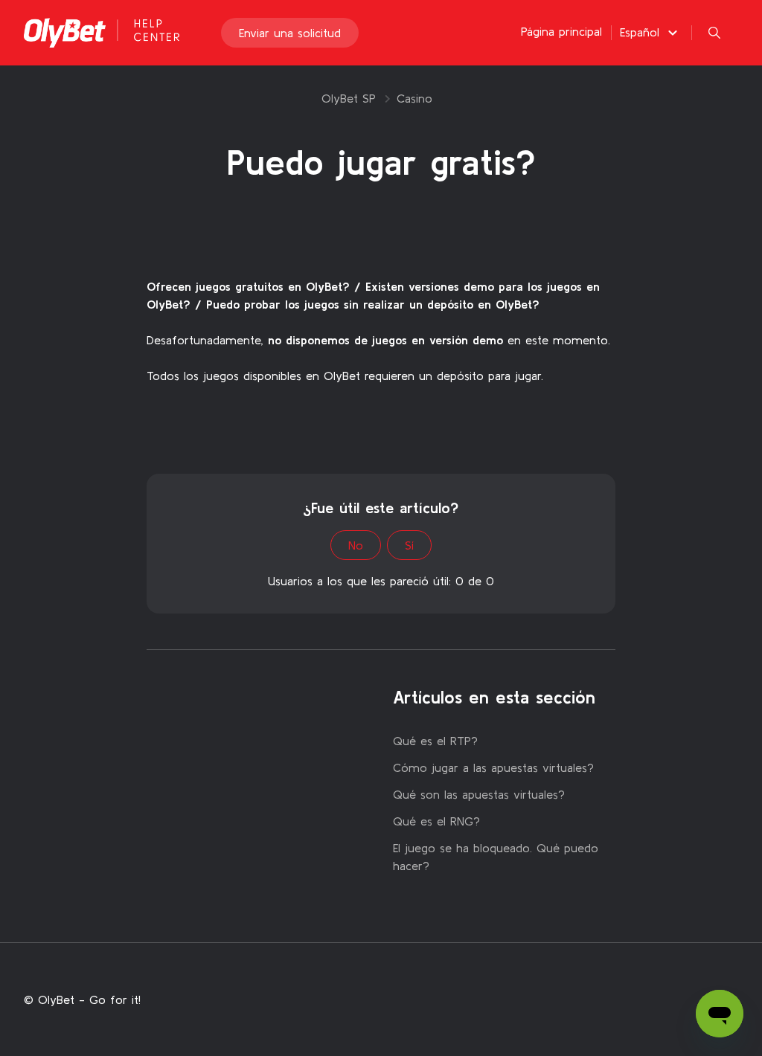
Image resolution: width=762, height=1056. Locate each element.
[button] (651, 32)
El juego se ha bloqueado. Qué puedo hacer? (495, 856)
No (355, 545)
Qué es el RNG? (436, 821)
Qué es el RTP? (435, 740)
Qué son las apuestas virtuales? (479, 794)
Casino (414, 98)
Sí (409, 545)
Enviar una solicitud (290, 32)
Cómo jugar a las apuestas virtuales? (493, 767)
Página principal (561, 31)
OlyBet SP (348, 98)
